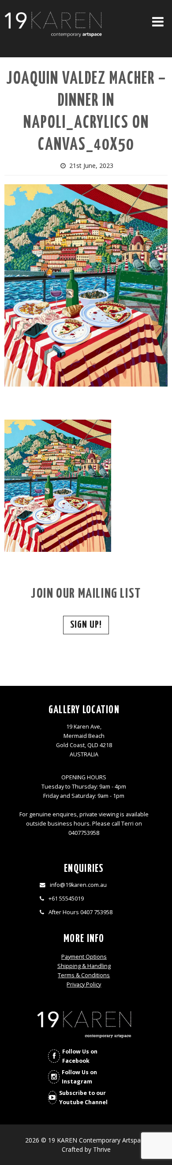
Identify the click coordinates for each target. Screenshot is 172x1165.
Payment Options (84, 956)
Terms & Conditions (84, 975)
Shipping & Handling (84, 966)
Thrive (102, 1149)
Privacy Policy (84, 984)
